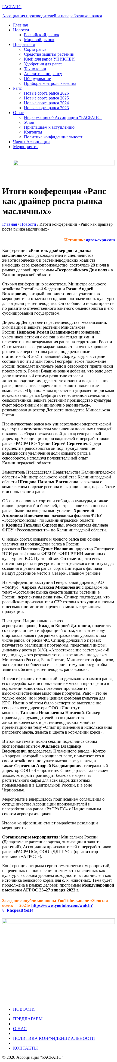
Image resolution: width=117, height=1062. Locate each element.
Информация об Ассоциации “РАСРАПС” (63, 117)
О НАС (20, 1028)
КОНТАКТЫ (25, 1048)
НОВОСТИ (24, 1009)
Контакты (33, 132)
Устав (29, 122)
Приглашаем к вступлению (49, 127)
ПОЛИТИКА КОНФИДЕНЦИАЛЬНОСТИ (54, 1038)
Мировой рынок (39, 39)
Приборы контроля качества (50, 83)
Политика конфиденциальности (54, 137)
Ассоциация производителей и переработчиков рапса (52, 16)
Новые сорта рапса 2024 (46, 103)
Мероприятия (25, 146)
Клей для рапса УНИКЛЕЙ (49, 59)
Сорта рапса (35, 49)
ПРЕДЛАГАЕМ (27, 1019)
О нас (18, 112)
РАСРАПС (11, 6)
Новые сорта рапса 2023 (46, 107)
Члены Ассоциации (31, 141)
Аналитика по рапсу (43, 73)
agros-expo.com (100, 240)
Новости (21, 30)
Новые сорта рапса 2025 (46, 98)
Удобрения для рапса (43, 64)
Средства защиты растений (49, 54)
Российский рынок (41, 34)
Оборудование (37, 78)
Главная (20, 25)
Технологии (35, 68)
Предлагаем (24, 44)
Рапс (17, 88)
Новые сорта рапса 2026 (46, 93)
